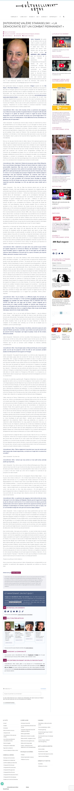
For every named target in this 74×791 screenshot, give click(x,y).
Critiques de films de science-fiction (10, 774)
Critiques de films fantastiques (9, 777)
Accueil (4, 723)
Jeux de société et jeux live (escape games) (45, 736)
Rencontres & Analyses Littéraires (30, 34)
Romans (31, 16)
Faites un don (59, 224)
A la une (6, 34)
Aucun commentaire (9, 32)
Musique (22, 754)
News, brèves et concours (8, 730)
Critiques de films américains (9, 767)
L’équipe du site (6, 732)
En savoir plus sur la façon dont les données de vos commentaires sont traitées (23, 698)
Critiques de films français (8, 765)
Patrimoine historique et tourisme (45, 753)
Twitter (36, 654)
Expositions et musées (43, 751)
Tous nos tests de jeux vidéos (44, 727)
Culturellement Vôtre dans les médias (9, 736)
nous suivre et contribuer (15, 602)
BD (37, 16)
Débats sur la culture (42, 766)
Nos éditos (40, 763)
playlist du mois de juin (58, 49)
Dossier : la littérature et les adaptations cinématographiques (28, 746)
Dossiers (5, 725)
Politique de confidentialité (9, 745)
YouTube (66, 208)
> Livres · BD (23, 16)
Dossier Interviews (29, 35)
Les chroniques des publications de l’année (28, 726)
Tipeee (10, 667)
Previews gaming (42, 729)
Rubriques (14, 16)
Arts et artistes (41, 749)
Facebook (30, 654)
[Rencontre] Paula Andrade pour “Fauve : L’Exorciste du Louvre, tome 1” (61, 285)
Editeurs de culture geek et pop (27, 740)
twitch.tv (54, 208)
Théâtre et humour (25, 759)
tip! (57, 218)
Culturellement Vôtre (12, 787)
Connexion (43, 688)
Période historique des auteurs (60, 268)
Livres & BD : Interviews (15, 34)
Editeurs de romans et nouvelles (28, 736)
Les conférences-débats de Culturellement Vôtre (9, 740)
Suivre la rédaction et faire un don (10, 750)
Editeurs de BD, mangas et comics (28, 738)
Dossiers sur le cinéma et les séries (10, 779)
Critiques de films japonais (9, 769)
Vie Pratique (52, 16)
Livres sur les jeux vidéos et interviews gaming (44, 740)
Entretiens (5, 728)
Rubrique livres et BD (25, 723)
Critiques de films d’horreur (9, 772)
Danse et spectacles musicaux (27, 757)
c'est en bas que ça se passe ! (25, 614)
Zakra (27, 787)
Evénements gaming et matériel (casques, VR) (45, 732)
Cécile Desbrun (8, 35)
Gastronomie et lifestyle (43, 756)
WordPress (6, 789)
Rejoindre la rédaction (8, 748)
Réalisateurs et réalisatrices (9, 760)
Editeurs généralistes (25, 733)
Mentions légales (7, 743)
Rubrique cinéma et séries (9, 757)
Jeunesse (43, 16)
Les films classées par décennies (10, 762)
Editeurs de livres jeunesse (26, 743)
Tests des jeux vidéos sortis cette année (45, 724)
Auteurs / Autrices (56, 263)
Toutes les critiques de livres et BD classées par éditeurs (28, 730)
